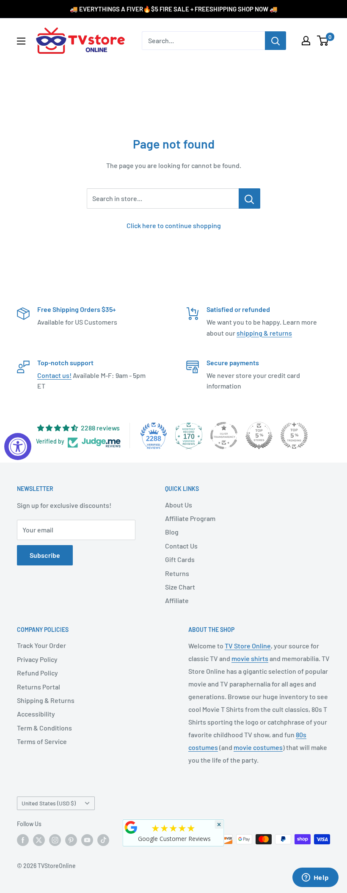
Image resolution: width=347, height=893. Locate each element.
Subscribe (45, 555)
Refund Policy (37, 673)
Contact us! (54, 375)
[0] (323, 41)
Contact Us (181, 546)
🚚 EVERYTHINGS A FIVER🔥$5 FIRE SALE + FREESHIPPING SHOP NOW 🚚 (174, 9)
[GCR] (131, 827)
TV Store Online (248, 646)
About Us (178, 505)
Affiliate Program (190, 518)
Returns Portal (38, 687)
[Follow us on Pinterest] (71, 840)
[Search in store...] (249, 198)
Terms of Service (42, 741)
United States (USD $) (49, 803)
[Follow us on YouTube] (87, 840)
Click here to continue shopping (174, 225)
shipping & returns (264, 333)
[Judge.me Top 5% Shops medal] (259, 435)
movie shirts (249, 658)
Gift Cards (180, 559)
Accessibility (36, 714)
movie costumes (258, 747)
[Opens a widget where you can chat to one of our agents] (315, 878)
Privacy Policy (37, 659)
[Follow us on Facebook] (23, 840)
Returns (177, 573)
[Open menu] (21, 41)
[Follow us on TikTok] (103, 840)
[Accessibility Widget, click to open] (17, 446)
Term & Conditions (44, 728)
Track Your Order (41, 645)
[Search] (275, 40)
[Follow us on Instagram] (55, 840)
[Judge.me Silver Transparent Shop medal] (223, 435)
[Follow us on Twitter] (39, 840)
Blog (172, 532)
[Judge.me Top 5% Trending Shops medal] (294, 435)
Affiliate (177, 600)
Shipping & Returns (45, 700)
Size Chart (180, 587)
